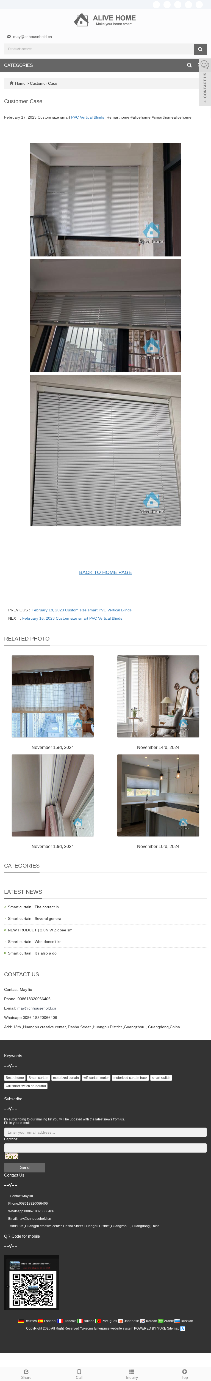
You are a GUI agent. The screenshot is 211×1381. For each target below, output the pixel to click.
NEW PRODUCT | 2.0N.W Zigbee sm (40, 930)
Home (20, 83)
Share (26, 1377)
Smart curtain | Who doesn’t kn (35, 941)
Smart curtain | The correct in (33, 907)
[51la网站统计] (182, 1328)
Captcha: (11, 1139)
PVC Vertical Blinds (87, 117)
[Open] (205, 82)
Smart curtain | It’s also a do (32, 953)
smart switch (161, 1078)
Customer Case (43, 83)
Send (24, 1167)
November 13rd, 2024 (53, 846)
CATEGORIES (18, 65)
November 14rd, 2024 (158, 747)
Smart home (15, 1078)
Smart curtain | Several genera (34, 918)
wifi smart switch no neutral (26, 1086)
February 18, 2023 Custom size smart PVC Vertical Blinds (82, 610)
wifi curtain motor (96, 1078)
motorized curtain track (130, 1078)
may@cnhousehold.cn (32, 36)
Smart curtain (38, 1078)
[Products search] (200, 49)
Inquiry (132, 1377)
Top (185, 1377)
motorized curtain (66, 1078)
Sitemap (173, 1328)
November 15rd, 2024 (53, 747)
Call (79, 1377)
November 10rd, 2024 (158, 846)
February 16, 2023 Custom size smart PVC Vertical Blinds (72, 618)
